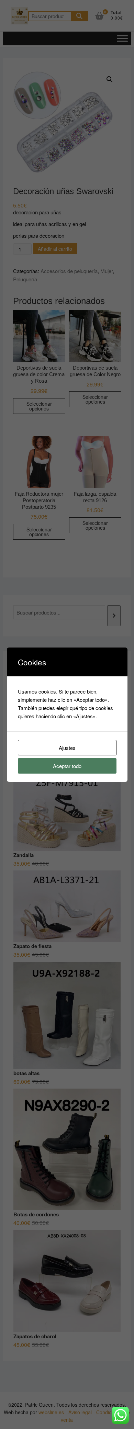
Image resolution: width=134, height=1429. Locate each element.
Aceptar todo (67, 765)
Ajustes (67, 747)
